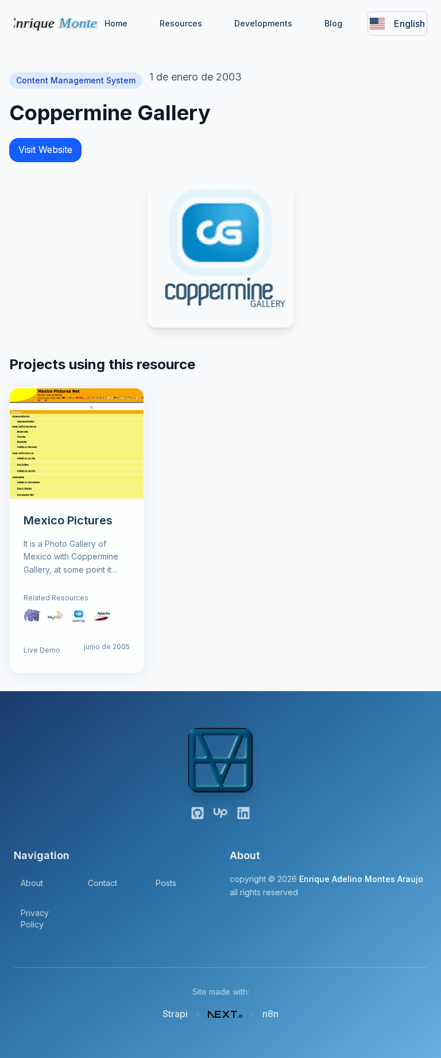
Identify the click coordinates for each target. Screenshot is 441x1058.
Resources (181, 23)
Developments (263, 23)
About (32, 883)
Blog (333, 23)
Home (116, 23)
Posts (166, 883)
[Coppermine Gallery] (78, 616)
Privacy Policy (35, 918)
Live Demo (42, 650)
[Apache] (101, 616)
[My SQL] (56, 616)
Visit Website (45, 149)
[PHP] (33, 616)
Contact (102, 883)
